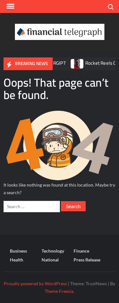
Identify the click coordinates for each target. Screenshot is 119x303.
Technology (53, 251)
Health (16, 259)
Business (18, 251)
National (50, 259)
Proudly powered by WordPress (35, 283)
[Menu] (9, 6)
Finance (81, 251)
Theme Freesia (59, 291)
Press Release (87, 259)
